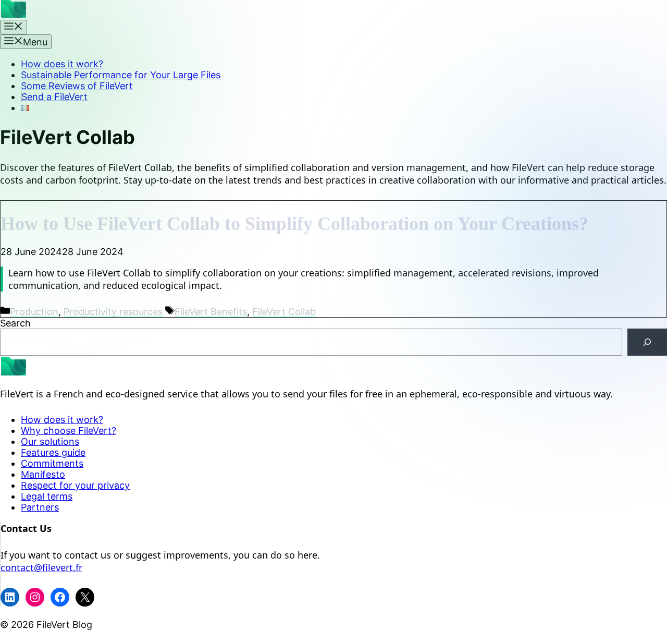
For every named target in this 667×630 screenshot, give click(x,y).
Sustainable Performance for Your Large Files (120, 74)
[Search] (647, 342)
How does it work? (62, 63)
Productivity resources (113, 311)
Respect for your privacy (75, 485)
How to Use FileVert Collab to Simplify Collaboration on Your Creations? (294, 223)
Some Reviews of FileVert (77, 85)
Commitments (52, 463)
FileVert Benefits (211, 311)
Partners (40, 507)
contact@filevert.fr (41, 567)
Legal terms (46, 496)
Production (34, 311)
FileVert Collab (284, 311)
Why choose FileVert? (68, 430)
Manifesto (43, 474)
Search (15, 323)
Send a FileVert (54, 96)
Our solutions (50, 441)
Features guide (53, 452)
